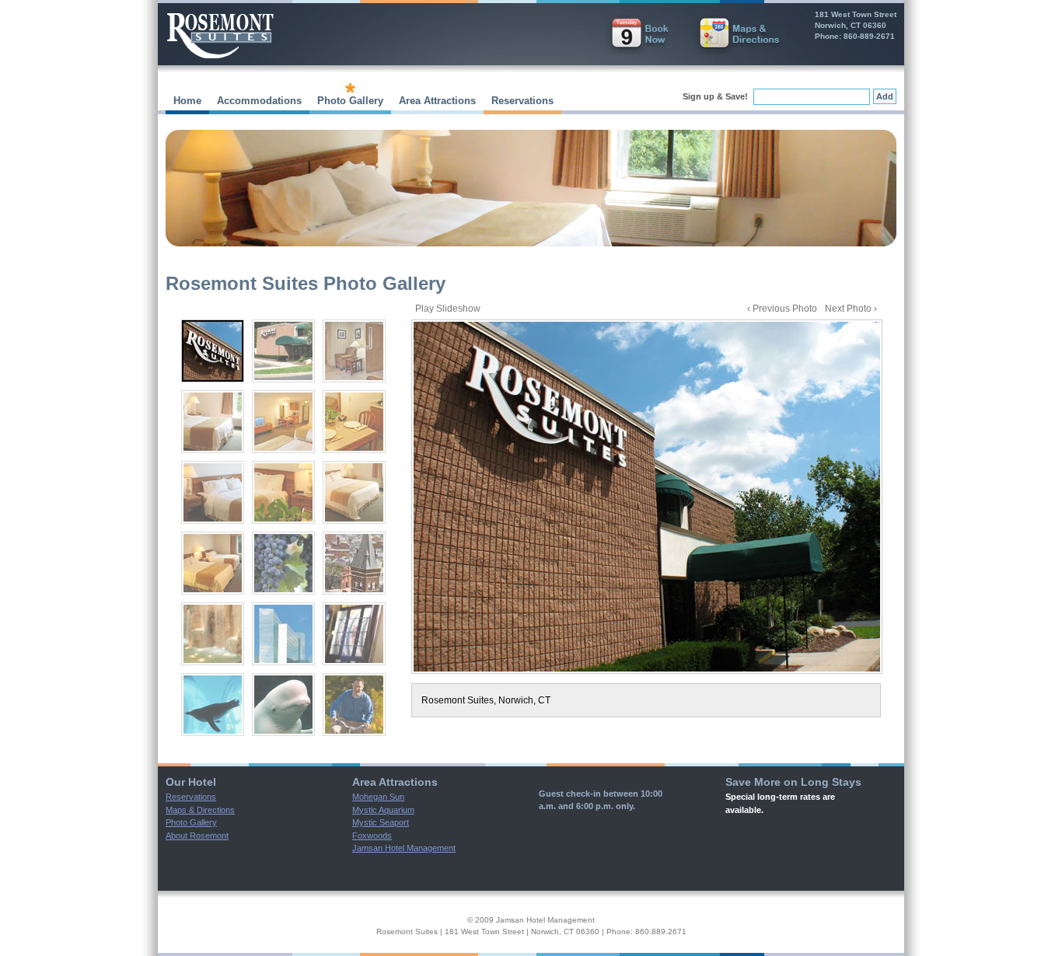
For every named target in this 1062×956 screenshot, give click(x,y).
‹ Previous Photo (782, 308)
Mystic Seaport (380, 822)
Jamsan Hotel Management (404, 848)
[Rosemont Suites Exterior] (646, 496)
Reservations (522, 100)
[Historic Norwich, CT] (354, 563)
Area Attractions (437, 100)
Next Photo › (851, 308)
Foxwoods (372, 835)
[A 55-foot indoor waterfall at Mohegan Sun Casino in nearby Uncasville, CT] (212, 633)
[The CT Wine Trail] (283, 563)
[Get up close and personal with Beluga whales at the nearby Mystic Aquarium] (283, 704)
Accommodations (259, 100)
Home (187, 100)
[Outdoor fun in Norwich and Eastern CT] (354, 704)
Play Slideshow (447, 308)
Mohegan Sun (378, 796)
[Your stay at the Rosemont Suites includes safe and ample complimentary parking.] (283, 350)
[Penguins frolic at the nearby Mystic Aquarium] (212, 704)
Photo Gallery (350, 100)
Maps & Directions (200, 810)
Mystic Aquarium (383, 810)
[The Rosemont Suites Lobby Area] (354, 350)
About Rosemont (197, 835)
